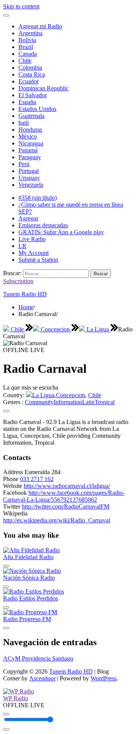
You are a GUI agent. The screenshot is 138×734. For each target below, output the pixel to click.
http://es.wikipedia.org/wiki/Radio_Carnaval (56, 520)
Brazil (25, 47)
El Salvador (32, 95)
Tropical (105, 402)
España (27, 102)
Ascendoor (42, 678)
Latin (88, 402)
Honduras (30, 129)
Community (39, 402)
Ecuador (28, 81)
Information (68, 402)
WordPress (103, 678)
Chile (24, 60)
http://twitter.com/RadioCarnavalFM (65, 506)
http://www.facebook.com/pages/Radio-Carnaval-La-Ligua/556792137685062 (64, 496)
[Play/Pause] (6, 714)
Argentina (30, 33)
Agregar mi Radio (40, 26)
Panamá (28, 150)
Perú (24, 164)
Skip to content (21, 6)
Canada (27, 54)
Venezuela (30, 184)
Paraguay (29, 157)
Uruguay (29, 178)
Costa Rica (31, 74)
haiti (23, 122)
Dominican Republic (43, 88)
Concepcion (55, 329)
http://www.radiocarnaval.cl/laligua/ (67, 486)
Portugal (28, 171)
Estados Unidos (37, 109)
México (27, 136)
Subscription (18, 281)
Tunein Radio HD (25, 294)
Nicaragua (30, 143)
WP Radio (15, 698)
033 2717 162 (37, 479)
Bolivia (27, 40)
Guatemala (31, 116)
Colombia (30, 67)
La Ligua (97, 329)
